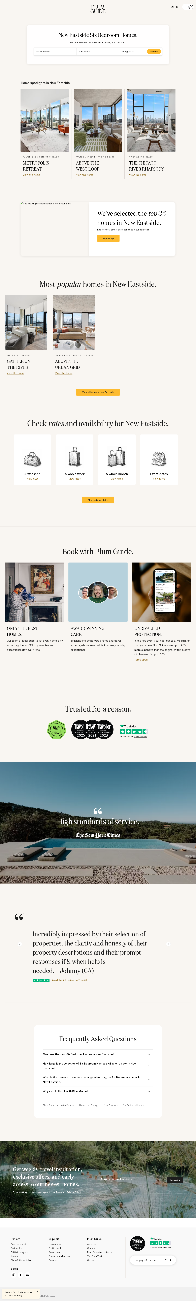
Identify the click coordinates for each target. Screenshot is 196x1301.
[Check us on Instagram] (14, 1275)
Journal (14, 1256)
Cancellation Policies (59, 1256)
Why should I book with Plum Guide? (65, 1091)
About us (91, 1244)
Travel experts (56, 1252)
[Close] (37, 1291)
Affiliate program (19, 1252)
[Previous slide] (20, 944)
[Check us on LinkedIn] (27, 1275)
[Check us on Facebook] (20, 1275)
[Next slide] (168, 944)
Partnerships (17, 1248)
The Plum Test (94, 1256)
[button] (98, 7)
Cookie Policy (16, 1295)
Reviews (53, 1260)
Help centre (55, 1244)
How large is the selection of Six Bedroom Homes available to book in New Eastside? (89, 1066)
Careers (91, 1260)
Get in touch (55, 1248)
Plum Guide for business (99, 1252)
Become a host (18, 1244)
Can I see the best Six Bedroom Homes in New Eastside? (78, 1054)
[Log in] (188, 7)
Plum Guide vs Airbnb (21, 1260)
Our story (92, 1248)
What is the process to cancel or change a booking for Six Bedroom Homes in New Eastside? (91, 1079)
